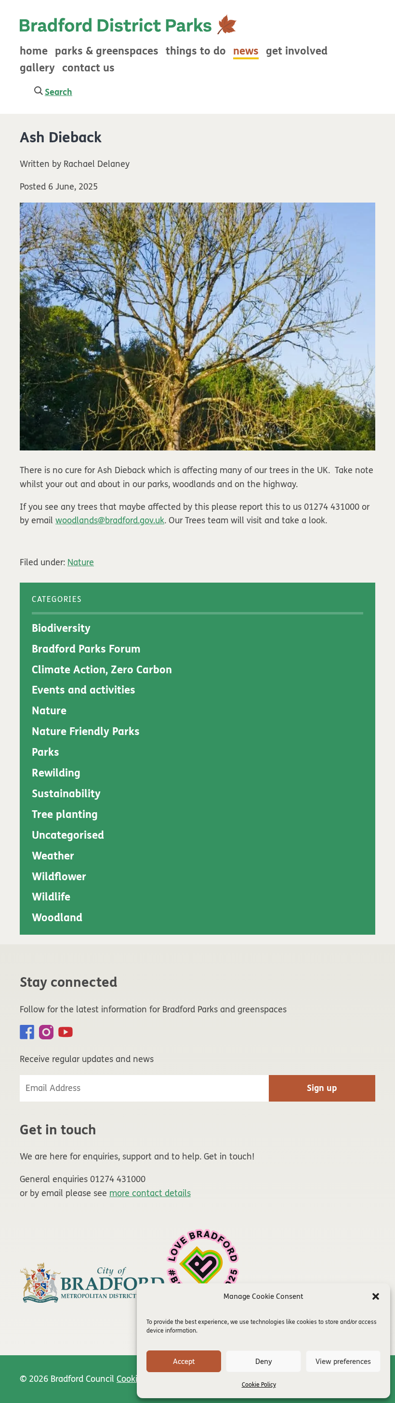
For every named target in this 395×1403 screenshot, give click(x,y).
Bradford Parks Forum (86, 649)
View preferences (343, 1361)
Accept (184, 1361)
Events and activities (83, 690)
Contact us (88, 68)
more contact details (150, 1193)
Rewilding (56, 773)
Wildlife (51, 897)
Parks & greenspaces (106, 51)
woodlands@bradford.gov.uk (109, 520)
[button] (376, 1296)
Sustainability (66, 794)
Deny (263, 1361)
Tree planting (65, 814)
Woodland (57, 918)
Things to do (196, 51)
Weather (53, 856)
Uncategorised (68, 835)
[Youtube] (65, 1032)
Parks (45, 752)
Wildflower (59, 877)
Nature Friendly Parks (86, 731)
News (246, 51)
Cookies (131, 1379)
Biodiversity (61, 628)
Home (34, 51)
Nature (80, 562)
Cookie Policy (259, 1384)
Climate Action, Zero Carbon (102, 670)
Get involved (297, 51)
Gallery (37, 68)
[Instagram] (46, 1032)
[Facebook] (27, 1032)
